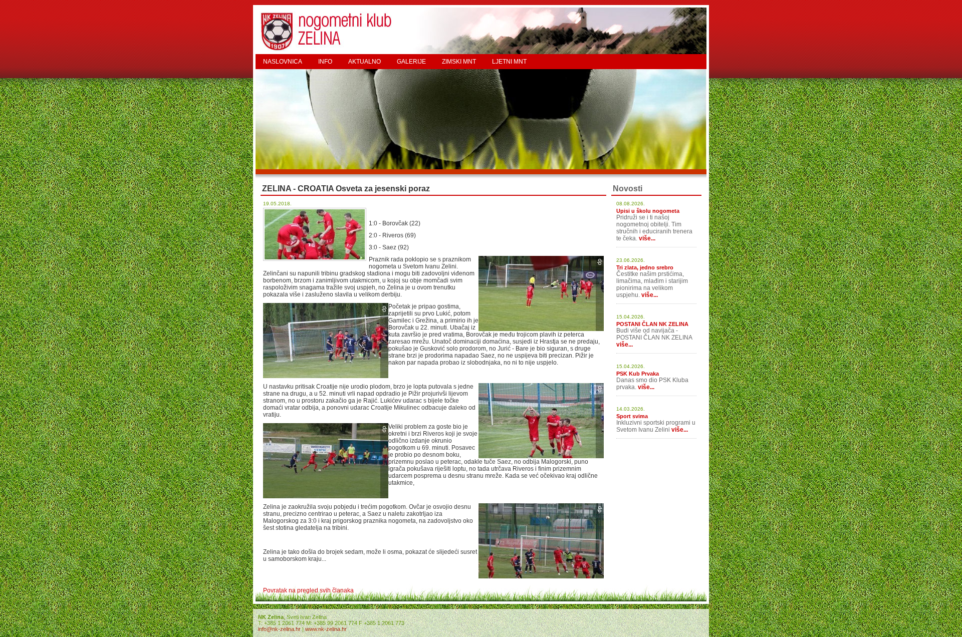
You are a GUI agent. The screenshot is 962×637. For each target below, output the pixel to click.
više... (647, 238)
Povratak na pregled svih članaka (308, 590)
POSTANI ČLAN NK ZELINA (652, 324)
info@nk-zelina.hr (279, 629)
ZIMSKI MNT (459, 61)
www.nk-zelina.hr (326, 629)
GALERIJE (411, 61)
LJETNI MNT (509, 61)
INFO (325, 61)
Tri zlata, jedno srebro (644, 267)
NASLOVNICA (282, 61)
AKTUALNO (364, 61)
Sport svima (632, 416)
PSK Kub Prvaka (637, 374)
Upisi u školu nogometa (647, 211)
